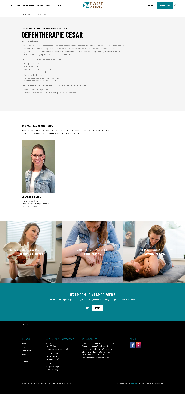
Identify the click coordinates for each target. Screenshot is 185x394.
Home (10, 5)
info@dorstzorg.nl (53, 366)
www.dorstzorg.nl (53, 369)
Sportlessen (28, 5)
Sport (98, 308)
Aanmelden (165, 5)
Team (48, 5)
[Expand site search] (175, 5)
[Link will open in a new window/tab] (132, 345)
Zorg (18, 5)
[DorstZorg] (92, 5)
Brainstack (133, 383)
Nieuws (40, 5)
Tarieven (57, 5)
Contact (151, 5)
